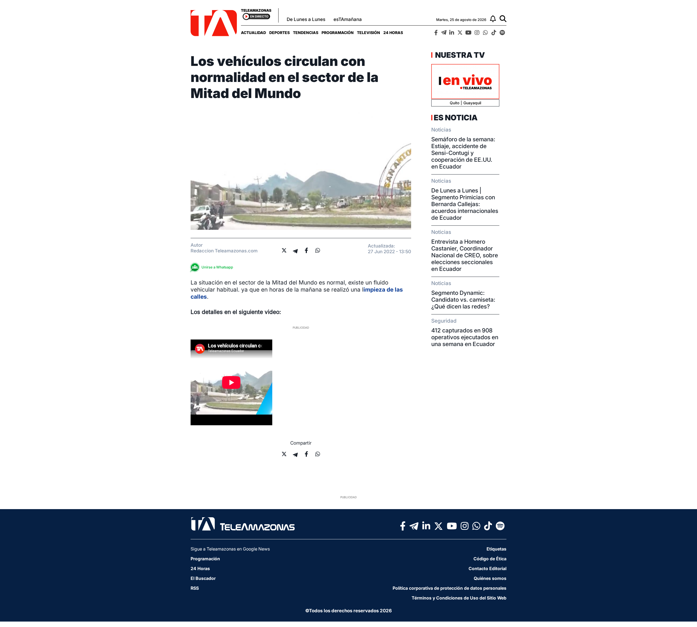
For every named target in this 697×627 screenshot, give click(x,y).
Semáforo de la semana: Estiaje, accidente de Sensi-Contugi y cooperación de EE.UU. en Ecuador (463, 153)
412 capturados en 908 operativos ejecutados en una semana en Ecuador (464, 337)
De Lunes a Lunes (306, 19)
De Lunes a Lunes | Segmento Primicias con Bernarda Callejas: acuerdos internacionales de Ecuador (464, 204)
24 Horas (393, 32)
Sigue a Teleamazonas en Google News (230, 549)
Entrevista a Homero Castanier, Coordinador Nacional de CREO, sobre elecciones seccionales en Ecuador (464, 255)
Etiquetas (496, 549)
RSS (195, 588)
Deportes (279, 32)
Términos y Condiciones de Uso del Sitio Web (459, 598)
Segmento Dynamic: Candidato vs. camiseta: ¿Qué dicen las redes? (463, 299)
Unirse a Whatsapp (217, 267)
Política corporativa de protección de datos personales (449, 588)
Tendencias (305, 32)
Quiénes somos (490, 578)
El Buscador (203, 578)
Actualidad (253, 32)
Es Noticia (456, 117)
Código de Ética (489, 558)
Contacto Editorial (487, 568)
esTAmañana (348, 19)
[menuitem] (253, 32)
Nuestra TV (459, 55)
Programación (338, 32)
